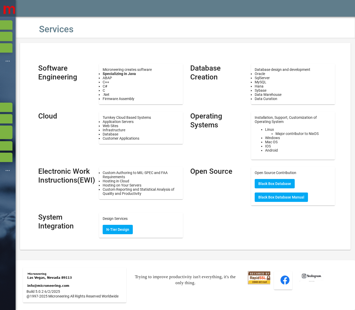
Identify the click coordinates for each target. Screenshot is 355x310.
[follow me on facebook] (285, 284)
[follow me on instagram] (312, 280)
